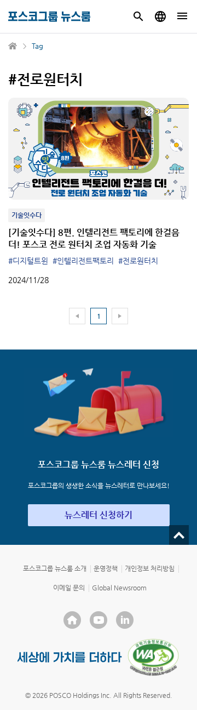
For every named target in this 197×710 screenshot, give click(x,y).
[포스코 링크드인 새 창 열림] (125, 620)
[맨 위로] (179, 535)
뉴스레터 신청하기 (98, 515)
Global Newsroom (119, 587)
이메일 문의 (69, 587)
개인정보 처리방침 (150, 568)
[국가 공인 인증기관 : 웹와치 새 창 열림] (153, 657)
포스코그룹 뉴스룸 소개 (54, 568)
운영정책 (106, 568)
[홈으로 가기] (13, 46)
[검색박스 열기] (138, 16)
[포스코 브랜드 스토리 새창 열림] (70, 657)
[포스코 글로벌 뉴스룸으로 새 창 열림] (160, 16)
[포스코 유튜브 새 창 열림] (98, 620)
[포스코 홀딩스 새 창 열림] (72, 620)
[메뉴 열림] (182, 16)
